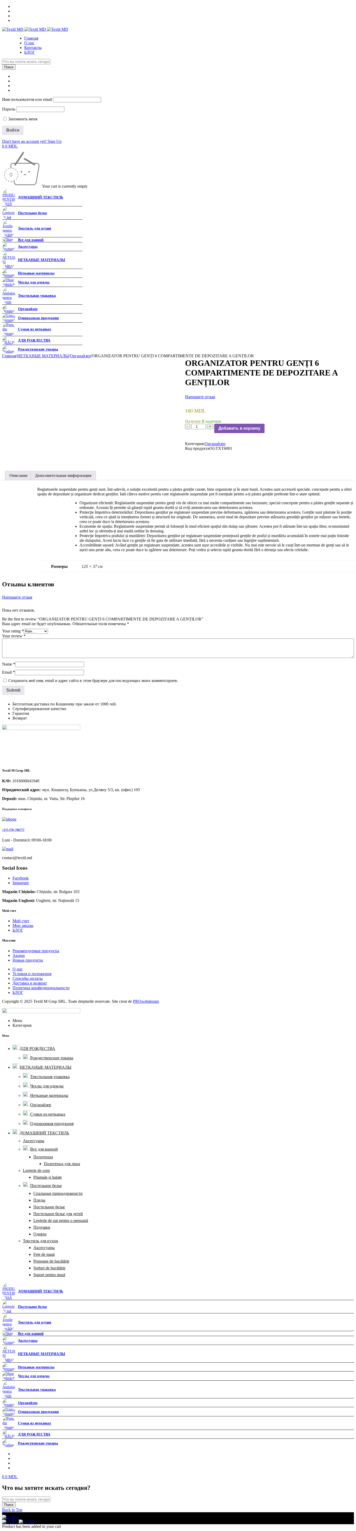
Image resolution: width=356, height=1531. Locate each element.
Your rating (13, 631)
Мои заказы (23, 925)
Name (8, 664)
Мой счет (21, 921)
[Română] (26, 1522)
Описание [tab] (18, 475)
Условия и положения (32, 974)
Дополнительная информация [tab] (63, 475)
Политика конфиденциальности (41, 988)
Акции (19, 955)
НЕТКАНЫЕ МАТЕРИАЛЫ (43, 356)
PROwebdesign (146, 1001)
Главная (9, 356)
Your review (14, 636)
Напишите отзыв (200, 397)
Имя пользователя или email (27, 99)
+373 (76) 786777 (13, 829)
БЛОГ (18, 930)
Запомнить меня (22, 119)
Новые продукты (28, 960)
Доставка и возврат (30, 983)
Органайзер (80, 356)
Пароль (8, 109)
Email (8, 672)
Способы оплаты (28, 978)
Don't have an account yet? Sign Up (32, 141)
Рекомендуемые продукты (36, 951)
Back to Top (12, 1510)
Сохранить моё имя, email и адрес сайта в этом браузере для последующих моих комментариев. (93, 680)
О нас (18, 969)
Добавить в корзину (239, 428)
